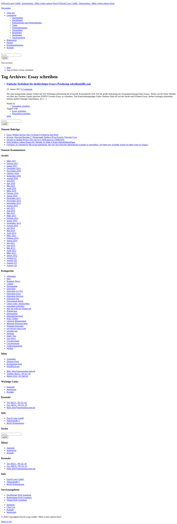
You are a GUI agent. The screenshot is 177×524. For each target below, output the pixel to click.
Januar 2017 (12, 166)
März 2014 (11, 235)
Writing (10, 348)
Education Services (15, 296)
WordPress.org (13, 366)
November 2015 (14, 201)
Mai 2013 (11, 248)
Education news (14, 293)
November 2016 (14, 171)
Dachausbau (12, 286)
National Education (15, 326)
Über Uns (11, 507)
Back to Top (6, 521)
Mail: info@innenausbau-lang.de (21, 371)
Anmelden (11, 359)
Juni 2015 (11, 211)
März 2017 (11, 161)
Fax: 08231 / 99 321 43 (17, 405)
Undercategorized (14, 346)
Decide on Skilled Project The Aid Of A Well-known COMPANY (36, 139)
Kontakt (10, 392)
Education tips (13, 298)
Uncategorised (13, 341)
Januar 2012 (12, 255)
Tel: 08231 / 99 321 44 (17, 402)
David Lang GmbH (15, 418)
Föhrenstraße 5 (13, 421)
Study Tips (11, 336)
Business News (13, 281)
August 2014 (12, 225)
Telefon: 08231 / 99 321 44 (18, 374)
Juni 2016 (11, 183)
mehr (9, 116)
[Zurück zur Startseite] (57, 3)
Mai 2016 (11, 186)
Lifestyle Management (16, 321)
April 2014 (11, 233)
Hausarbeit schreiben (21, 113)
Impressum (11, 389)
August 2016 (12, 178)
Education (11, 289)
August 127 (12, 258)
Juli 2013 (11, 243)
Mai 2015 (11, 213)
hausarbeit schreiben (21, 106)
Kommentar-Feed (14, 364)
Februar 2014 (12, 238)
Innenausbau (12, 313)
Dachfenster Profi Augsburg (19, 495)
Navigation (6, 8)
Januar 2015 (12, 220)
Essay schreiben (19, 111)
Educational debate (15, 301)
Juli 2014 (11, 228)
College (10, 284)
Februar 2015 (12, 218)
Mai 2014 (11, 230)
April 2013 (11, 250)
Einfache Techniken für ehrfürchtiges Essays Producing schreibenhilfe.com (49, 83)
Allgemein (11, 276)
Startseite (11, 387)
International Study (15, 316)
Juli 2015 (11, 208)
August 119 (12, 263)
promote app (12, 331)
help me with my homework (19, 308)
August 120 (12, 260)
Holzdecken (12, 311)
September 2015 (14, 203)
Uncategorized (13, 343)
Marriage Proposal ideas (17, 323)
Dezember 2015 (14, 198)
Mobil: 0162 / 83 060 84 (17, 376)
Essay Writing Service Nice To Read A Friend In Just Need (32, 135)
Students (10, 333)
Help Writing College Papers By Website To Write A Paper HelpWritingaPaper (41, 142)
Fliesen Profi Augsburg (17, 500)
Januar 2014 (12, 240)
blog (9, 279)
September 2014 (14, 223)
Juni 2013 (11, 245)
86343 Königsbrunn (15, 423)
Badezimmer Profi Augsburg (19, 497)
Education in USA (15, 291)
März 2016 (11, 191)
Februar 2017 (12, 163)
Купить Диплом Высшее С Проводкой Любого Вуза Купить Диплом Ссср (42, 137)
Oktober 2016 (13, 173)
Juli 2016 (11, 181)
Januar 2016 (12, 196)
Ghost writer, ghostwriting (18, 303)
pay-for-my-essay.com (16, 328)
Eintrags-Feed (13, 361)
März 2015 (11, 216)
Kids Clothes (12, 318)
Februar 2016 (12, 193)
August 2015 (12, 206)
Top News (11, 338)
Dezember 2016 (14, 168)
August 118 (12, 265)
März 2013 (11, 253)
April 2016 (11, 188)
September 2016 (14, 176)
